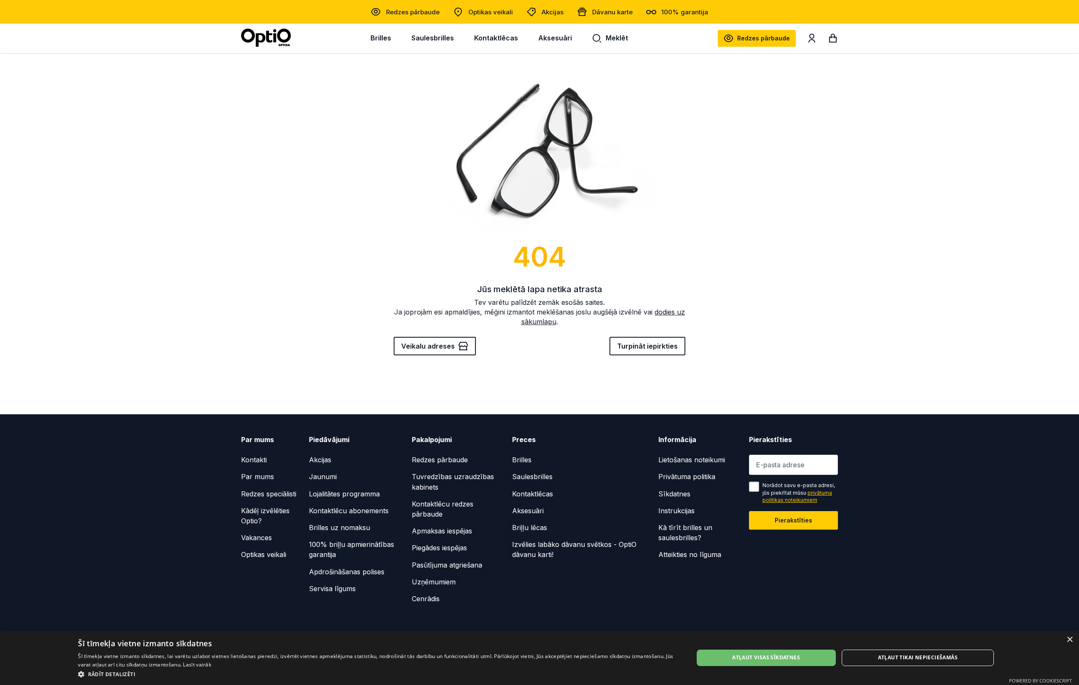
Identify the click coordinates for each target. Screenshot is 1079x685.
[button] (376, 674)
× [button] (1069, 640)
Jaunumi (323, 476)
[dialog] (539, 658)
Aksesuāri (555, 38)
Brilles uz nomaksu (339, 527)
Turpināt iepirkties (647, 346)
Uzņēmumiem (434, 582)
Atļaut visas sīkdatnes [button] (766, 657)
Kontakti (254, 460)
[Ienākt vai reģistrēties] (812, 40)
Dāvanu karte (612, 12)
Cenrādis (426, 598)
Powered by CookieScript (1040, 680)
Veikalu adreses (428, 346)
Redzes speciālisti (268, 494)
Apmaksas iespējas (442, 531)
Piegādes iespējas (439, 548)
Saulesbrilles (432, 38)
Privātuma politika (686, 476)
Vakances (256, 537)
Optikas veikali (490, 12)
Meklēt (617, 38)
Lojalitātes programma (344, 494)
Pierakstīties (793, 520)
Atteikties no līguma (689, 554)
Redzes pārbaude (413, 12)
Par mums (257, 476)
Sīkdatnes (674, 494)
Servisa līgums (332, 588)
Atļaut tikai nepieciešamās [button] (918, 657)
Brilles (380, 38)
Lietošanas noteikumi (691, 460)
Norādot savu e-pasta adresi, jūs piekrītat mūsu (798, 492)
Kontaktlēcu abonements (349, 510)
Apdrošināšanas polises (346, 572)
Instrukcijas (676, 510)
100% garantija (684, 12)
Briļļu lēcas (529, 527)
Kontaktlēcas (496, 38)
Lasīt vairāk (197, 664)
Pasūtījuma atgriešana (447, 565)
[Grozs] (833, 40)
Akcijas (553, 12)
